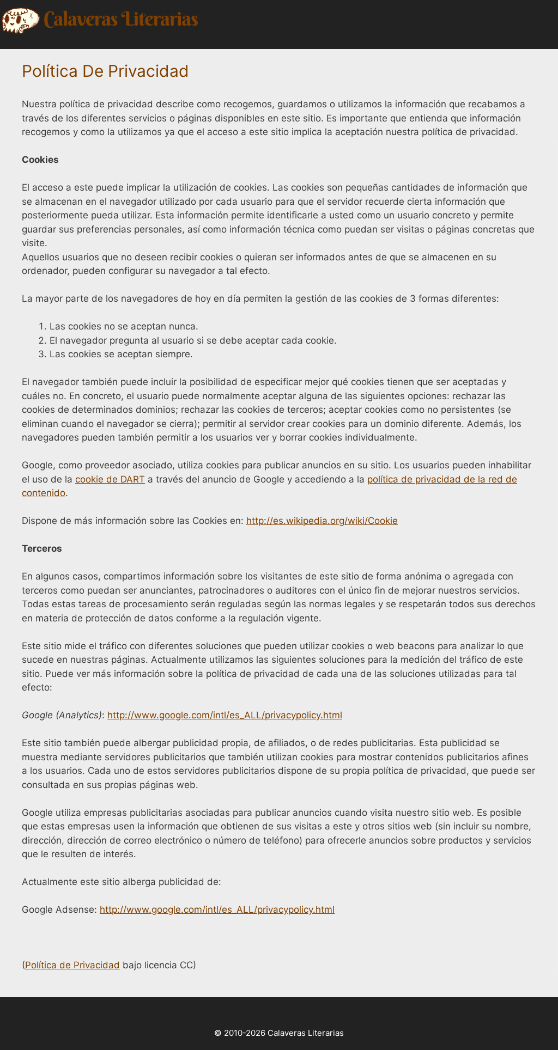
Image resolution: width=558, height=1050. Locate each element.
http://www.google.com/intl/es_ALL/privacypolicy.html (224, 715)
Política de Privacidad (72, 965)
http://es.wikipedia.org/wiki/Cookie (322, 520)
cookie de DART (110, 479)
